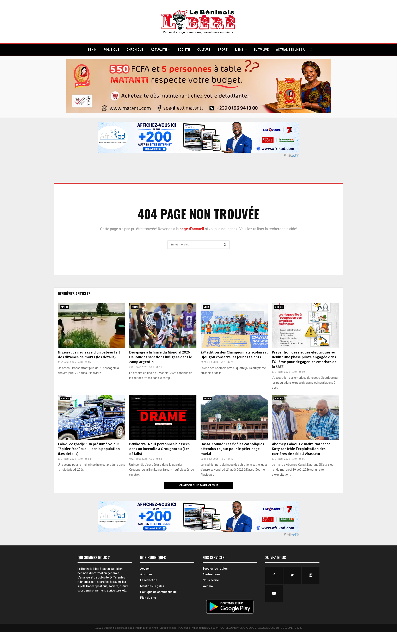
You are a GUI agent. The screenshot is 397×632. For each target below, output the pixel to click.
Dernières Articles (74, 293)
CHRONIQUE (135, 49)
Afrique (64, 307)
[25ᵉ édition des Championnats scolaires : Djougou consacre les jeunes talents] (234, 325)
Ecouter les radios (215, 568)
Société (279, 307)
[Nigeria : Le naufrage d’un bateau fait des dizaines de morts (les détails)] (91, 325)
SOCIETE (184, 49)
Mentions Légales (152, 586)
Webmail (208, 586)
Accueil (145, 568)
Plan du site (148, 597)
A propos (146, 574)
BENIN (92, 49)
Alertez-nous (211, 574)
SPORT (223, 49)
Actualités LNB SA (290, 49)
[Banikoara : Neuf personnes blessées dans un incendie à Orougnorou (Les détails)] (162, 417)
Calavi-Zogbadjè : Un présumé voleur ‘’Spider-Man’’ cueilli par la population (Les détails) (89, 449)
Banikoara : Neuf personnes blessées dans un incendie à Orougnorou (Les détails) (159, 449)
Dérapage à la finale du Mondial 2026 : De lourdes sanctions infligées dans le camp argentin (160, 357)
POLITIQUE (111, 49)
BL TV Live (261, 49)
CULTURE (203, 49)
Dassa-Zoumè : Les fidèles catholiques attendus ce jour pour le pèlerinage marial (232, 449)
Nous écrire (211, 580)
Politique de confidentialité (158, 592)
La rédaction (148, 580)
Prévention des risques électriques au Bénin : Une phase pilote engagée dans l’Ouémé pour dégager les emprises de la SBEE (304, 359)
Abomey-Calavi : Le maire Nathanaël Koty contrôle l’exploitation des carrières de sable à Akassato (301, 449)
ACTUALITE (159, 49)
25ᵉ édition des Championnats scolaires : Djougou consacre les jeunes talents (234, 354)
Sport (135, 307)
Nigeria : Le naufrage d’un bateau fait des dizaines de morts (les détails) (89, 354)
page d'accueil (192, 229)
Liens (239, 49)
